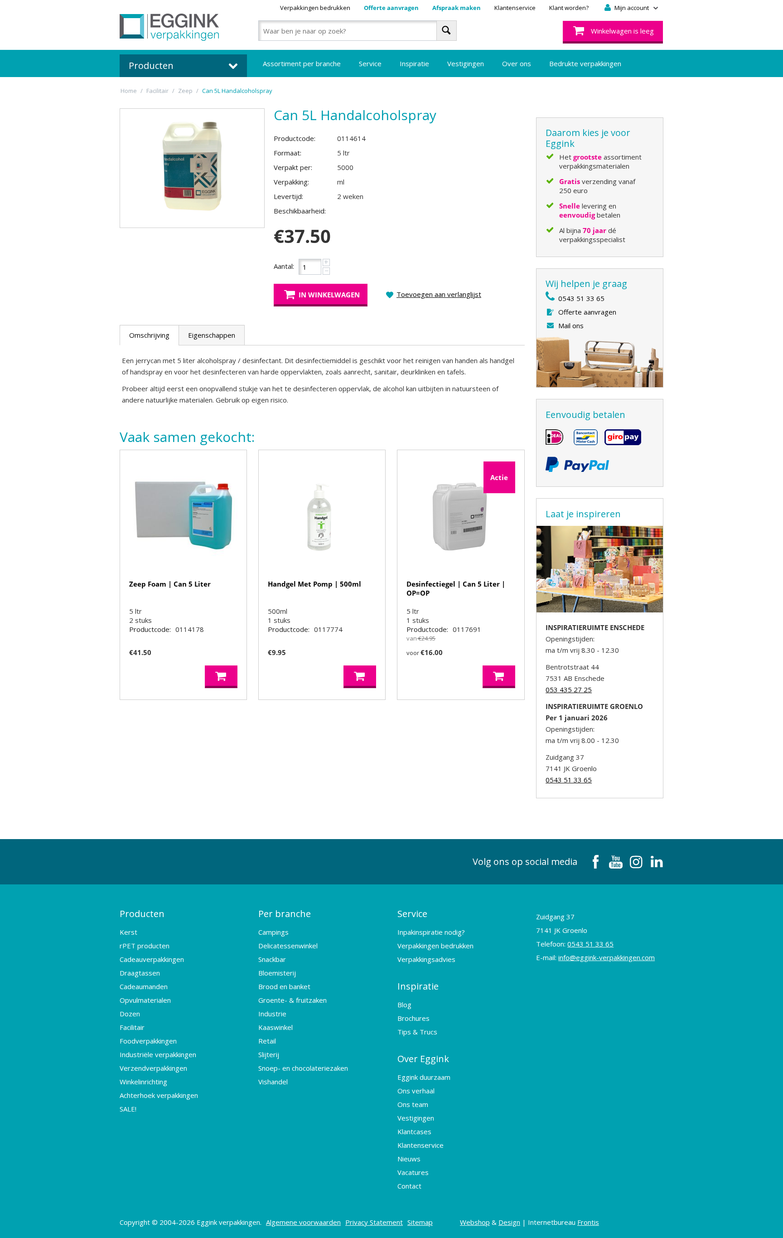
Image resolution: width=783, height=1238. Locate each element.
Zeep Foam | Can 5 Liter (170, 583)
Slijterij (268, 1054)
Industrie (272, 1013)
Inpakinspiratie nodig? (431, 932)
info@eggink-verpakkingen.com (606, 957)
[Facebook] (595, 862)
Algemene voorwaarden (303, 1222)
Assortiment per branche (302, 63)
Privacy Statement (374, 1222)
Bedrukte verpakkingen (585, 63)
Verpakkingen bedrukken (315, 8)
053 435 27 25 (569, 689)
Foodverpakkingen (148, 1040)
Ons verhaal (416, 1090)
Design (509, 1222)
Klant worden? (569, 8)
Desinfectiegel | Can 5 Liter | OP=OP (455, 588)
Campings (273, 932)
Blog (404, 1004)
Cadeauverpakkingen (152, 959)
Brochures (413, 1018)
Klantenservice (515, 8)
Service (370, 63)
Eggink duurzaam (423, 1077)
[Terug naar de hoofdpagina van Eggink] (169, 27)
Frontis (588, 1222)
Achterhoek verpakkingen (159, 1095)
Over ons (516, 63)
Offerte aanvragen (391, 8)
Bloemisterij (277, 972)
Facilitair (132, 1027)
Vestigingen (465, 63)
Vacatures (413, 1172)
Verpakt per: (293, 167)
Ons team (412, 1104)
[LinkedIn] (656, 862)
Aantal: (284, 266)
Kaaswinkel (275, 1027)
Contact (409, 1185)
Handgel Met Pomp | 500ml (314, 583)
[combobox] (357, 30)
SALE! (128, 1108)
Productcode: (294, 138)
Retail (267, 1040)
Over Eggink (423, 1059)
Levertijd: (288, 196)
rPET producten (144, 945)
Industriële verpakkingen (158, 1054)
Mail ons (571, 325)
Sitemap (420, 1222)
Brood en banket (284, 986)
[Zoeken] (446, 30)
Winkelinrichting (143, 1081)
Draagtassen (140, 972)
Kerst (128, 932)
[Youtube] (616, 862)
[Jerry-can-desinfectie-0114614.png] (192, 168)
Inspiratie (414, 63)
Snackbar (272, 959)
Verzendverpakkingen (153, 1068)
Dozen (130, 1013)
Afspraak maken (456, 8)
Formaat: (287, 152)
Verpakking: (291, 181)
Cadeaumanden (144, 986)
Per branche (284, 914)
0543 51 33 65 (581, 298)
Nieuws (408, 1158)
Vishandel (273, 1081)
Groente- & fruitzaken (292, 1000)
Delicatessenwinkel (288, 945)
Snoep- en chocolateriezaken (303, 1068)
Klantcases (414, 1131)
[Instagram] (636, 862)
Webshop (475, 1222)
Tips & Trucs (417, 1031)
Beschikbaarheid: (300, 210)
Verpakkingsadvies (426, 959)
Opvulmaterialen (145, 1000)
